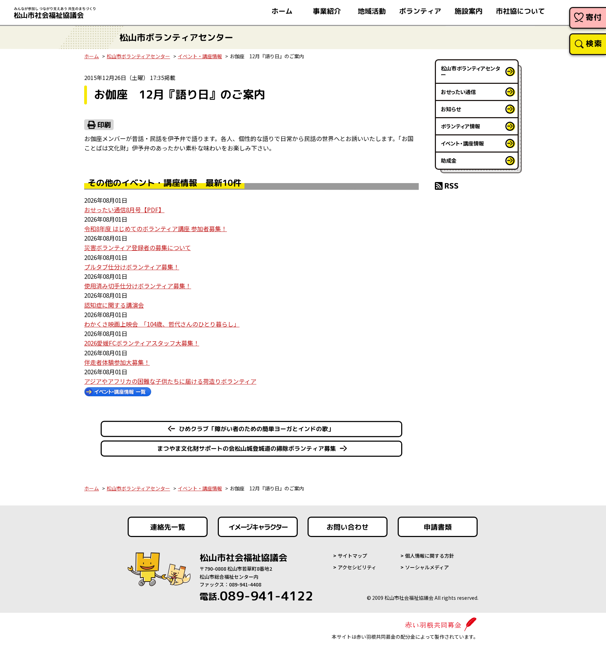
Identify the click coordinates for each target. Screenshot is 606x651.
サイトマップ (352, 555)
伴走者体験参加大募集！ (117, 362)
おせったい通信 (458, 91)
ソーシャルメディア (427, 567)
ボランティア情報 (460, 126)
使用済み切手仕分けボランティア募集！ (137, 285)
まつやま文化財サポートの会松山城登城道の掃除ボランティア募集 (246, 448)
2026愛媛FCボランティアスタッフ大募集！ (141, 342)
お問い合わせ (347, 527)
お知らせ (451, 109)
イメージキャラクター (257, 527)
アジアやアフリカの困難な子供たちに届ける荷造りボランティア (170, 381)
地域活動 (372, 11)
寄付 (594, 17)
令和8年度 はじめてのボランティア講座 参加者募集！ (155, 228)
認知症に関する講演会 (114, 305)
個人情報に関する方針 (429, 555)
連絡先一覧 (167, 527)
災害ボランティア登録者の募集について (137, 247)
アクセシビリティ (357, 567)
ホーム (281, 11)
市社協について (520, 11)
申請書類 (438, 527)
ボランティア (420, 11)
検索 (594, 43)
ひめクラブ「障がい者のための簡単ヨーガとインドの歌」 (256, 429)
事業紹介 (327, 11)
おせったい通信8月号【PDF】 (124, 209)
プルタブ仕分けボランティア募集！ (131, 266)
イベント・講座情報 (200, 56)
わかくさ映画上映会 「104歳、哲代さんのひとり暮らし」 (162, 324)
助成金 (449, 160)
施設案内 (468, 11)
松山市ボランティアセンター (138, 56)
